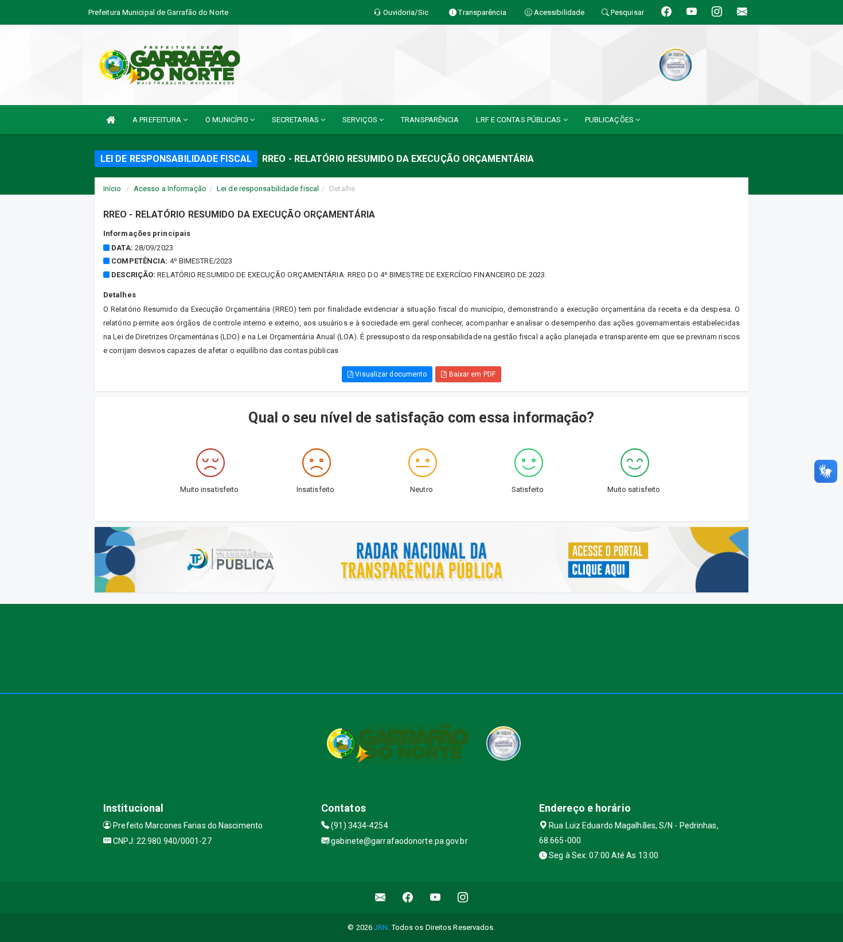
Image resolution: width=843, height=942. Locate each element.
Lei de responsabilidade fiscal (268, 188)
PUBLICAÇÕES (610, 119)
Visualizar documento (390, 374)
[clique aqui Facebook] (408, 897)
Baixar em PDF (471, 374)
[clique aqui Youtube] (436, 897)
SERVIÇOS (360, 119)
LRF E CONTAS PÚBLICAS (519, 119)
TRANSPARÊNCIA (430, 119)
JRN (381, 927)
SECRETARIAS (296, 119)
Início (112, 188)
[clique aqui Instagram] (463, 897)
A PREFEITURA (157, 119)
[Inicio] (110, 119)
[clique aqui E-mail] (380, 897)
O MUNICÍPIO (227, 119)
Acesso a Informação (170, 188)
